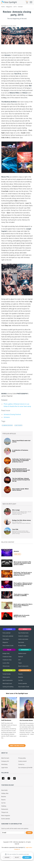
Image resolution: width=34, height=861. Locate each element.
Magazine (9, 6)
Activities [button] (9, 670)
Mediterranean (22, 653)
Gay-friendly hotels (23, 633)
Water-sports (6, 677)
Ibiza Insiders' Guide (8, 645)
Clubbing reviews (7, 425)
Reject (17, 857)
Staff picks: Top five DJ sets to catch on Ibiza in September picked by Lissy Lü (21, 460)
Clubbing (3, 806)
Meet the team (5, 758)
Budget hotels (22, 645)
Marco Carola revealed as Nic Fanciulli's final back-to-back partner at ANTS (22, 563)
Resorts (20, 674)
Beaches (20, 677)
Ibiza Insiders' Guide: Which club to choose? (20, 489)
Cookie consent (22, 761)
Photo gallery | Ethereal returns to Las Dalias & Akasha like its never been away (23, 584)
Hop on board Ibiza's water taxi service (21, 441)
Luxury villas (6, 663)
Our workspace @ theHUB (25, 767)
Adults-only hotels (23, 639)
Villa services (6, 666)
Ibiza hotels (4, 790)
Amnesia (7, 417)
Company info (5, 761)
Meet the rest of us (17, 745)
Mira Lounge (16, 510)
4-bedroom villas (7, 659)
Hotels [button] (25, 629)
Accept (27, 857)
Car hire (20, 680)
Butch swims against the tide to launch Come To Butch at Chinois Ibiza (23, 605)
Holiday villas (4, 793)
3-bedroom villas (7, 656)
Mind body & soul (7, 683)
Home (3, 6)
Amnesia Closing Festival (12, 414)
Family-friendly (7, 674)
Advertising (4, 764)
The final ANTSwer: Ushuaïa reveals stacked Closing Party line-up (21, 480)
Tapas (20, 663)
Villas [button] (9, 649)
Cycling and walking (8, 686)
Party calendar (7, 633)
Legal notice (4, 767)
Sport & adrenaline (8, 680)
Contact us (21, 764)
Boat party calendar (8, 636)
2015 (15, 6)
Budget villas (6, 653)
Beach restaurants (23, 666)
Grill (19, 659)
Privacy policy (22, 758)
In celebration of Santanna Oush (20, 450)
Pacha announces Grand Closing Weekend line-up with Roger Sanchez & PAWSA (21, 470)
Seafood (20, 656)
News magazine (5, 815)
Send (29, 832)
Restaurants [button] (25, 649)
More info (17, 554)
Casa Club (15, 529)
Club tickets (18, 425)
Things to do (4, 812)
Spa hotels (21, 642)
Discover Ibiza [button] (25, 670)
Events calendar (22, 683)
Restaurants (4, 809)
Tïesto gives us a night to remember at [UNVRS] (21, 595)
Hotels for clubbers (23, 636)
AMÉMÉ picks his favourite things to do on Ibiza (21, 616)
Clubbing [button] (9, 629)
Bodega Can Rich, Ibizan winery (21, 520)
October (20, 6)
